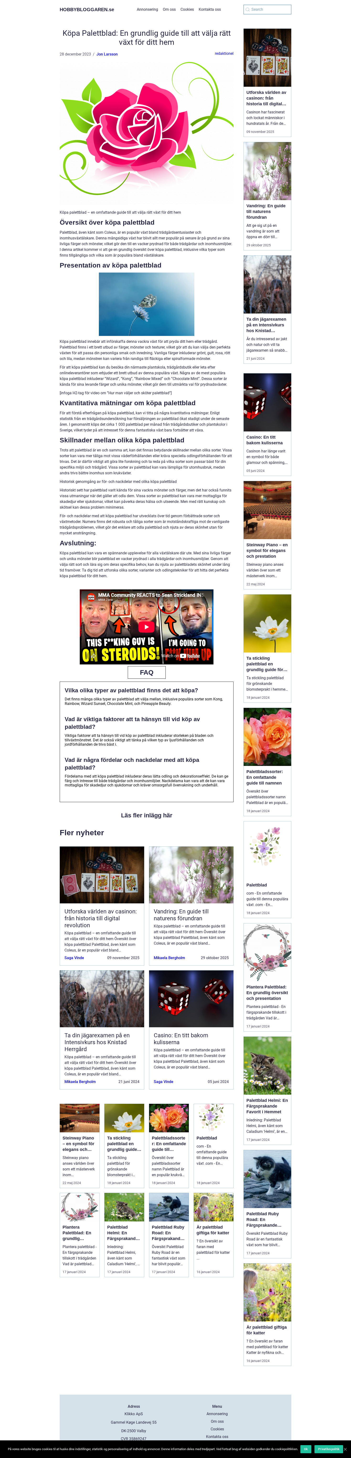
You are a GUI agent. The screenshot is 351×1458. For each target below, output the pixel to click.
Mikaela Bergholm (169, 958)
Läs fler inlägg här (146, 815)
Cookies (187, 9)
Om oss (169, 9)
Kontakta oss (210, 9)
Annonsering (147, 9)
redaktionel (224, 53)
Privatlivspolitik (329, 1449)
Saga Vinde (74, 958)
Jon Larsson (107, 54)
